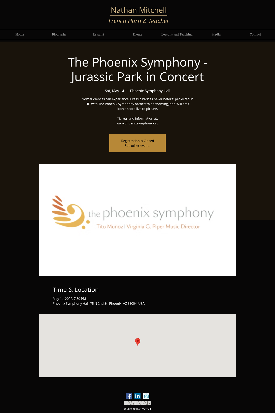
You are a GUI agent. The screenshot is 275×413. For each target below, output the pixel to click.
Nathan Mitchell (139, 10)
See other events (137, 145)
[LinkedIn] (137, 396)
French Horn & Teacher (139, 21)
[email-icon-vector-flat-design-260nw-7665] (146, 396)
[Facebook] (129, 396)
